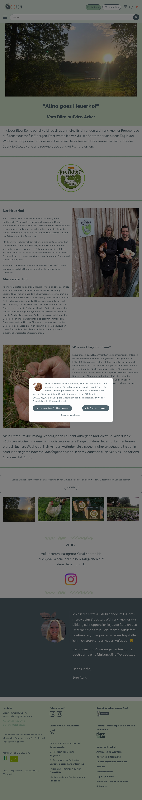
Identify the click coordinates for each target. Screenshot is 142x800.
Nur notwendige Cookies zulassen (52, 408)
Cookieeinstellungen (71, 415)
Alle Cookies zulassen (95, 408)
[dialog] (71, 400)
